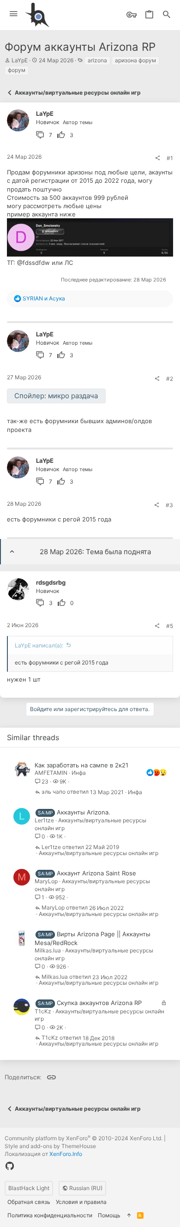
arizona (97, 60)
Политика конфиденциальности (49, 1215)
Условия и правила (81, 1201)
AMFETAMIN (51, 772)
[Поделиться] (157, 158)
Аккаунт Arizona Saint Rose (96, 873)
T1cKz (43, 1011)
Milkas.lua (48, 950)
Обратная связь (28, 1201)
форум (16, 69)
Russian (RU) (85, 1188)
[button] (14, 14)
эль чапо (54, 792)
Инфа (79, 772)
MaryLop (46, 881)
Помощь (109, 1215)
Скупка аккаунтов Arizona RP (99, 1002)
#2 (169, 378)
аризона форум (135, 60)
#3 (169, 505)
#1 (170, 158)
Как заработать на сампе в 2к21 (81, 765)
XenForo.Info (65, 1153)
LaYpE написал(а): (39, 645)
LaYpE (20, 60)
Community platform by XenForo (83, 1138)
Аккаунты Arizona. (83, 812)
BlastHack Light (28, 1188)
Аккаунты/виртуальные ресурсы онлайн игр (98, 853)
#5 (169, 625)
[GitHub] (10, 1166)
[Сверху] (128, 1215)
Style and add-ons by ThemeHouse (50, 1146)
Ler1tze (44, 820)
